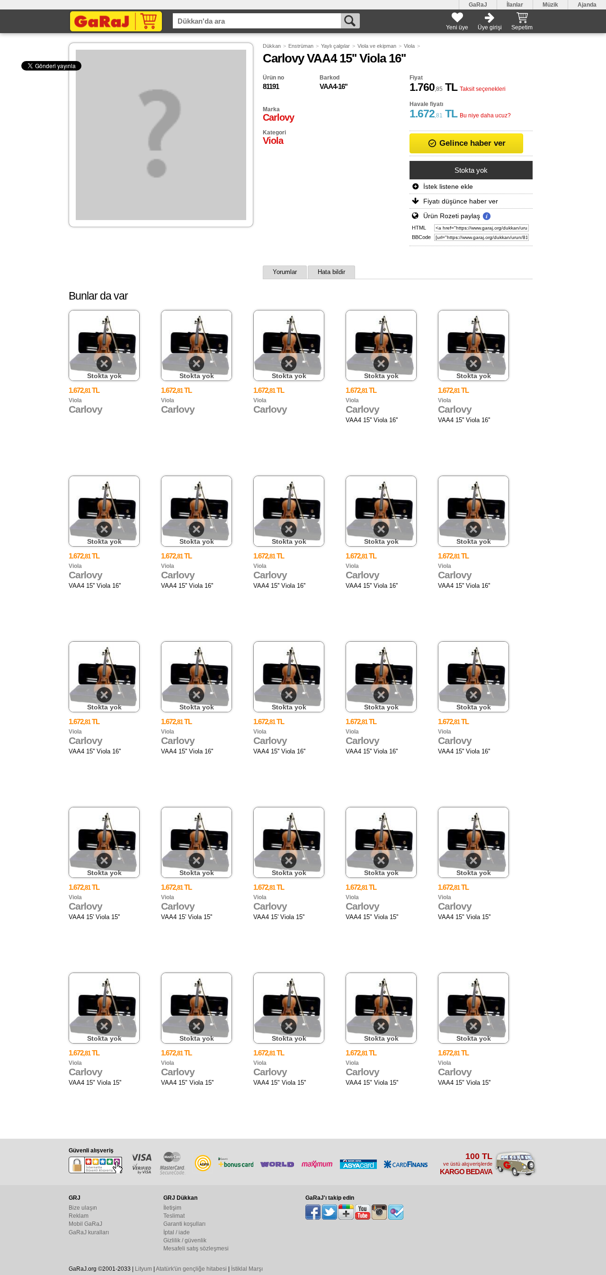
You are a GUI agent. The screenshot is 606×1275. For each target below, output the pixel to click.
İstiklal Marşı (247, 1269)
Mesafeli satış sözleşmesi (196, 1248)
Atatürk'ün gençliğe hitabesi (191, 1269)
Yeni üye (457, 27)
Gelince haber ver (471, 143)
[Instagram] (379, 1212)
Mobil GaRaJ (85, 1224)
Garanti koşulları (184, 1224)
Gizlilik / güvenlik (184, 1240)
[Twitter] (329, 1212)
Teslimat (174, 1216)
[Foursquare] (395, 1212)
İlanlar (515, 4)
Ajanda (587, 4)
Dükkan (272, 46)
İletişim (172, 1207)
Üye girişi (490, 27)
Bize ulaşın (83, 1207)
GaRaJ (478, 4)
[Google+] (346, 1212)
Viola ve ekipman (376, 46)
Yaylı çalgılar (335, 46)
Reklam (79, 1216)
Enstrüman (300, 46)
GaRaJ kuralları (89, 1232)
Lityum (143, 1269)
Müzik (550, 4)
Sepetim (522, 27)
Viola (409, 46)
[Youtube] (362, 1212)
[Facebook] (313, 1212)
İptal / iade (176, 1232)
